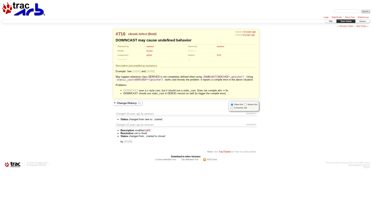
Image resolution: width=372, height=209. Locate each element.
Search (362, 21)
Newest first (252, 104)
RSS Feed (212, 159)
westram (150, 46)
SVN (219, 55)
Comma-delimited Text (165, 159)
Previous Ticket (346, 26)
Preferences (363, 17)
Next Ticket (361, 26)
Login (326, 17)
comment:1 (251, 113)
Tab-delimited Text (189, 159)
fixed (152, 34)
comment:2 (251, 124)
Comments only (240, 108)
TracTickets (225, 151)
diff (148, 130)
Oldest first (238, 104)
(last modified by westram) (141, 65)
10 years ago (249, 32)
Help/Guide (337, 17)
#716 (121, 33)
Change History (129, 102)
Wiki (330, 21)
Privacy (367, 167)
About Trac (350, 17)
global (149, 55)
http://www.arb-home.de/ (359, 165)
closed (133, 34)
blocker (149, 51)
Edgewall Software (38, 165)
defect (142, 34)
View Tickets (345, 21)
